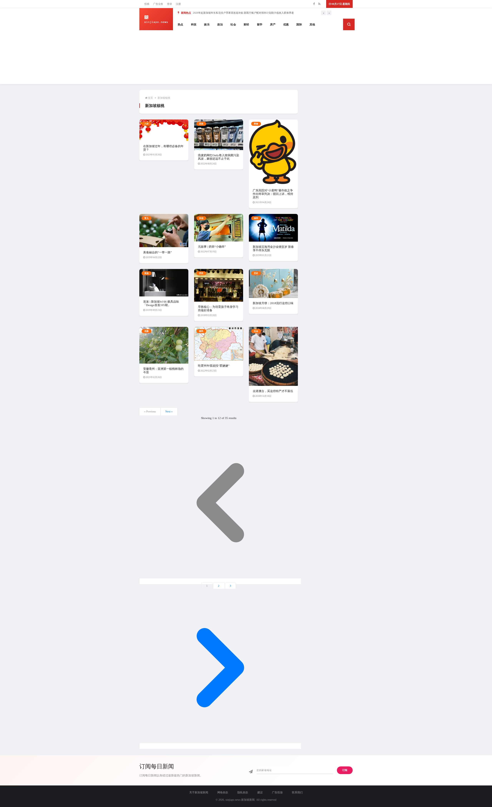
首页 (150, 97)
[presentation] (323, 13)
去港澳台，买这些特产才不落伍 (273, 391)
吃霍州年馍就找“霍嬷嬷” (213, 365)
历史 (201, 124)
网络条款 (222, 792)
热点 (180, 24)
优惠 (286, 24)
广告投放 (277, 792)
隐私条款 (242, 792)
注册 (178, 4)
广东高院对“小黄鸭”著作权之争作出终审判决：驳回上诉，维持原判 (273, 194)
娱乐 (207, 24)
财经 (246, 24)
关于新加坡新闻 (198, 792)
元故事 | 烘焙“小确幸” (212, 246)
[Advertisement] (246, 57)
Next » (169, 411)
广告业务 (158, 4)
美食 (256, 124)
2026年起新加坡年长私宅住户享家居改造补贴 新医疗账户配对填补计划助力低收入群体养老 (243, 12)
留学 (260, 24)
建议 (260, 792)
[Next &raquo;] (220, 746)
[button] (349, 24)
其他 (312, 24)
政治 (220, 24)
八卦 (146, 124)
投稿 (146, 4)
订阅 (344, 770)
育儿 (146, 218)
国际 (299, 24)
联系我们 (297, 792)
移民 (256, 218)
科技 (194, 24)
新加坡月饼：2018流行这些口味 (273, 303)
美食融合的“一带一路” (157, 252)
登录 (169, 4)
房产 (273, 24)
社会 (233, 24)
